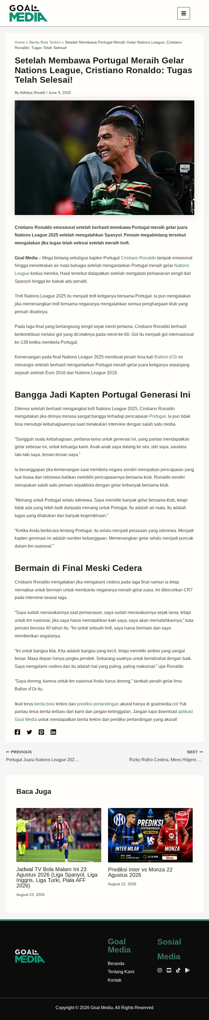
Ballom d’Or (165, 357)
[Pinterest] (41, 732)
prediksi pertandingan (98, 704)
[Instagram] (159, 970)
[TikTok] (178, 970)
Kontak (114, 980)
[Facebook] (17, 732)
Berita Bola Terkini (44, 42)
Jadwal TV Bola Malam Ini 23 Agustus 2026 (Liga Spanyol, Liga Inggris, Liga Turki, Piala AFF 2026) (56, 877)
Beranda (116, 963)
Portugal (157, 416)
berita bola (44, 704)
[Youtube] (169, 970)
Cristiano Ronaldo (138, 258)
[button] (197, 13)
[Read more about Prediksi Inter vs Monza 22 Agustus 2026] (150, 834)
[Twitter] (29, 732)
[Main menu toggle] (183, 13)
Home (20, 42)
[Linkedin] (53, 732)
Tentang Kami (121, 971)
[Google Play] (187, 970)
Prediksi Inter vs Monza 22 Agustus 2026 (140, 872)
